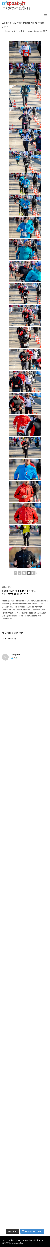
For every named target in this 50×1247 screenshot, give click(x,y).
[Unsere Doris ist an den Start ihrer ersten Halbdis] (25, 1185)
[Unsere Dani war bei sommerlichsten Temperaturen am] (25, 905)
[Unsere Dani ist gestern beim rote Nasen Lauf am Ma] (25, 764)
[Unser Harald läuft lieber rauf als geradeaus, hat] (25, 736)
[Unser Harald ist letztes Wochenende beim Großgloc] (25, 792)
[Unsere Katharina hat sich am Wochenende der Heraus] (25, 849)
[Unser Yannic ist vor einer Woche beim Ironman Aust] (25, 933)
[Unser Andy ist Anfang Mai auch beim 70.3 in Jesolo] (25, 1129)
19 (24, 573)
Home (7, 31)
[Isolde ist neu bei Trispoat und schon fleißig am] (25, 1017)
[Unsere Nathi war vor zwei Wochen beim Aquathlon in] (25, 680)
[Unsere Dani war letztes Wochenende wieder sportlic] (25, 1213)
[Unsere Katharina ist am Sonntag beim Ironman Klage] (25, 961)
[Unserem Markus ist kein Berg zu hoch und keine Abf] (25, 820)
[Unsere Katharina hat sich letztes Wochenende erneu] (25, 708)
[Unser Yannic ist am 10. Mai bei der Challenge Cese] (25, 1101)
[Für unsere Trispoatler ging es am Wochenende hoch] (25, 877)
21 (33, 573)
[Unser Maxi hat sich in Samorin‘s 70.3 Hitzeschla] (25, 1045)
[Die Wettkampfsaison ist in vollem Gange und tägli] (25, 1073)
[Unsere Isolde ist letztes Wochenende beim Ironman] (25, 989)
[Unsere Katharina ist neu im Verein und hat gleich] (25, 1157)
